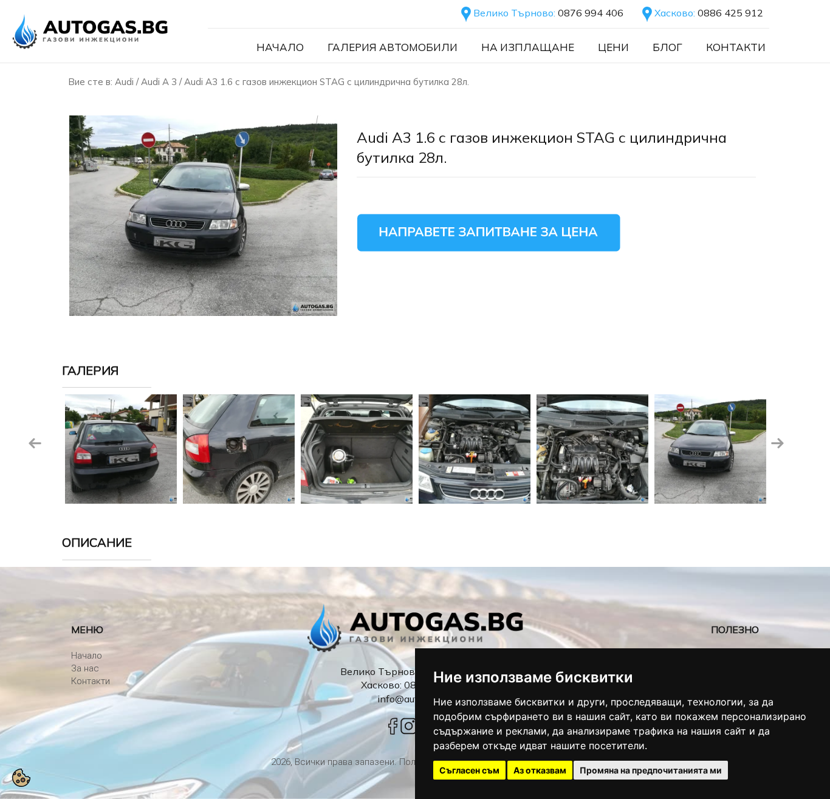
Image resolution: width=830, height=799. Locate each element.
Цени (613, 47)
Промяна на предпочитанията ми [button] (651, 770)
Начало (280, 47)
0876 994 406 (590, 13)
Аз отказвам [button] (539, 770)
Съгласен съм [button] (469, 770)
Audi (124, 81)
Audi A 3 (159, 81)
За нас (85, 668)
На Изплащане (527, 47)
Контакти (736, 47)
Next (777, 443)
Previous (35, 443)
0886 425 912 (730, 13)
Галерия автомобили (393, 47)
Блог (667, 47)
